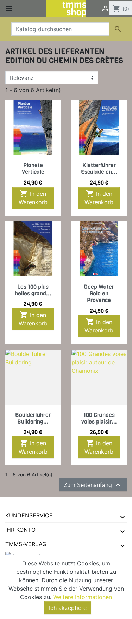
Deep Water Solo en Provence (99, 293)
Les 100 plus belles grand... (33, 290)
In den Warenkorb (33, 198)
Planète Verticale (33, 168)
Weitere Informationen (82, 596)
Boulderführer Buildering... (33, 418)
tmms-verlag (25, 544)
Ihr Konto (20, 529)
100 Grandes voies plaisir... (99, 418)
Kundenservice (29, 515)
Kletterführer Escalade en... (99, 168)
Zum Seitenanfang (93, 485)
